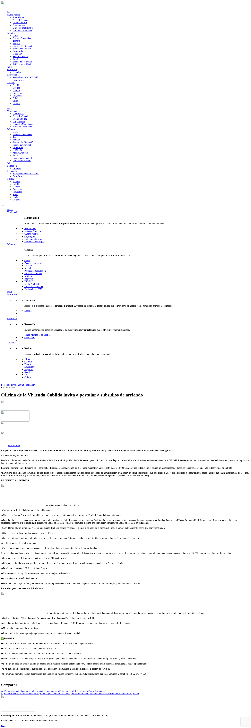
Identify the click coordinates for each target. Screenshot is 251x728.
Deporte (16, 90)
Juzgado (16, 43)
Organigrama (19, 25)
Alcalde (16, 85)
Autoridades (18, 17)
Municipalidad (13, 14)
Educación (12, 69)
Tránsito (16, 41)
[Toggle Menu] (2, 205)
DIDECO (17, 54)
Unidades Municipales (23, 28)
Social (15, 101)
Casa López (18, 80)
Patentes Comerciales (22, 38)
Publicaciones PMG (22, 64)
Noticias (11, 82)
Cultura (16, 103)
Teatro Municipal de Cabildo (26, 77)
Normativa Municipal (22, 30)
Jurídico (16, 59)
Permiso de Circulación (23, 46)
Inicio (9, 12)
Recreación (12, 74)
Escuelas (17, 72)
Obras (15, 35)
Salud (9, 67)
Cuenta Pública (20, 22)
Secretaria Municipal (22, 61)
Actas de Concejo (21, 20)
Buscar (4, 387)
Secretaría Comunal (22, 48)
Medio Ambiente (20, 56)
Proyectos (17, 95)
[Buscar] (37, 388)
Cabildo (16, 88)
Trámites (11, 33)
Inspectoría (18, 51)
